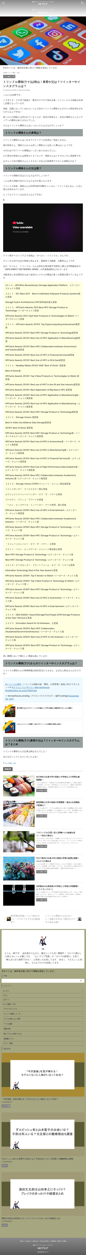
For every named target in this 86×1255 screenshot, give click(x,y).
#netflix (9, 690)
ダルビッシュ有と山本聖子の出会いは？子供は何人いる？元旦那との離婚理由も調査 (37, 1159)
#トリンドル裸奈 (13, 684)
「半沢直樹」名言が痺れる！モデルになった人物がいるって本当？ (30, 1099)
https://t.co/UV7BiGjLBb (25, 690)
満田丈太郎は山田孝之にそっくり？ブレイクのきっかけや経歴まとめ (31, 1218)
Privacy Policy (44, 1241)
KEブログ (43, 4)
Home (22, 1241)
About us (35, 1241)
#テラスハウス (19, 687)
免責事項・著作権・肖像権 (58, 1241)
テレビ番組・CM (10, 763)
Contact (28, 1241)
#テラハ (30, 687)
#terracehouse (42, 687)
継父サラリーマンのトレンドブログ (43, 1245)
